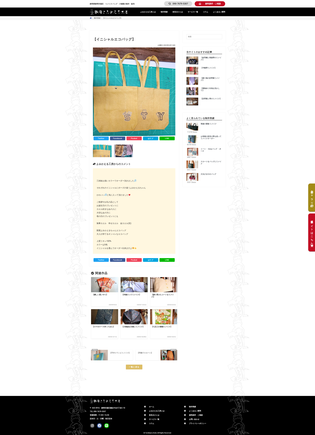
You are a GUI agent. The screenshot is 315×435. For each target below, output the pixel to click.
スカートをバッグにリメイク (211, 162)
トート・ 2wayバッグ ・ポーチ (211, 150)
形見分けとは (178, 12)
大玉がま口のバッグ (208, 174)
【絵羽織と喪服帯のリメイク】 (211, 59)
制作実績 (164, 12)
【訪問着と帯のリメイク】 (211, 99)
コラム (205, 12)
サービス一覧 (193, 12)
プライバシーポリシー (197, 423)
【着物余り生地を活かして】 (210, 89)
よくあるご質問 (219, 12)
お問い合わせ (194, 419)
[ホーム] (91, 18)
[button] (210, 3)
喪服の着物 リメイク (209, 124)
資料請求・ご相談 (196, 415)
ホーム (151, 407)
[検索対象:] (204, 37)
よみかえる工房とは (148, 12)
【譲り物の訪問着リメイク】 (210, 79)
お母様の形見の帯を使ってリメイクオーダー (211, 137)
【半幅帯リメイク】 (208, 68)
